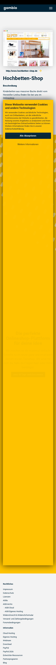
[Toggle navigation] (51, 8)
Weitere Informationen (28, 144)
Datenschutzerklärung (14, 129)
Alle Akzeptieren (28, 135)
